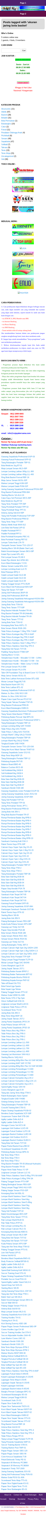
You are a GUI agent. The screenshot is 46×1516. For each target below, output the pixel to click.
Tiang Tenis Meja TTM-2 (11, 868)
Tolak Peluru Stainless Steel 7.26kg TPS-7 (18, 643)
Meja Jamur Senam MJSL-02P (14, 480)
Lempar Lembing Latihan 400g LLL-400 (17, 474)
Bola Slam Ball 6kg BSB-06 (12, 877)
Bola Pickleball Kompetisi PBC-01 (15, 536)
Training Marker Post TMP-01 (13, 1448)
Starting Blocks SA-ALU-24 (12, 495)
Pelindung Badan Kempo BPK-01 (15, 1152)
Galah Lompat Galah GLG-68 (13, 575)
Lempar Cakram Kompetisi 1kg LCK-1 (17, 1084)
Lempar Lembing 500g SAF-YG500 (16, 726)
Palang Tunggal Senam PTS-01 (14, 1249)
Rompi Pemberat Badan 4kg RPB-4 (16, 820)
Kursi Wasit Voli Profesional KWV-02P (17, 587)
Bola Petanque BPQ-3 (10, 572)
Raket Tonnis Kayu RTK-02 (12, 912)
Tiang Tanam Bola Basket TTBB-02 (16, 714)
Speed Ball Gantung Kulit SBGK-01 (16, 1270)
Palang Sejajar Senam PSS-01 (14, 1306)
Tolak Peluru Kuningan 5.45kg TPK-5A (17, 1178)
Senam (4, 138)
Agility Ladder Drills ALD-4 (12, 1122)
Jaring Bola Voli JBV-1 (10, 812)
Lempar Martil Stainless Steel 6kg (15, 1199)
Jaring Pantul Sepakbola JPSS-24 (15, 1022)
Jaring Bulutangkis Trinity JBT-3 (14, 945)
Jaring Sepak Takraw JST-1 (12, 968)
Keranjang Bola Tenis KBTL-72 (14, 625)
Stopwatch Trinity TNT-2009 (12, 1468)
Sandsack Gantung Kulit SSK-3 (14, 841)
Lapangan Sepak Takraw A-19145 (15, 1383)
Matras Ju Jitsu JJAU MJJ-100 (14, 693)
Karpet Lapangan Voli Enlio (12, 1386)
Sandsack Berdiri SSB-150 (12, 1341)
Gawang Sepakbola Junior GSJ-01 (15, 752)
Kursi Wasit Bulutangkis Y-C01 (14, 563)
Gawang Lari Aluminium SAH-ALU (15, 1054)
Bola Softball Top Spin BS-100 (13, 1368)
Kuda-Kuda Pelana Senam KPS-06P (16, 924)
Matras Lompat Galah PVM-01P (14, 486)
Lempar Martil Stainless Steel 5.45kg (16, 1202)
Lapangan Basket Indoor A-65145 (15, 1389)
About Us (7, 1495)
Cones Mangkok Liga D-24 (12, 965)
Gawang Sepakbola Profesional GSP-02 (18, 690)
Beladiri (4, 118)
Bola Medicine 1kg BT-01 (11, 465)
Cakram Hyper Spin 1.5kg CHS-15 (15, 859)
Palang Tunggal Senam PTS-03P (15, 1181)
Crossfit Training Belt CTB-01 (13, 1107)
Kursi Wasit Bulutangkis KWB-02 (14, 1415)
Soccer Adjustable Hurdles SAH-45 (16, 1335)
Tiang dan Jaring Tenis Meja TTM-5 (16, 1093)
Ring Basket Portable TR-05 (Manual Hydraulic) (21, 1164)
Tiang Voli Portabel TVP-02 (12, 1211)
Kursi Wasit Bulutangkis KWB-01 (14, 708)
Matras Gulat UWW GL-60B (13, 995)
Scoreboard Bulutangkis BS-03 (14, 1394)
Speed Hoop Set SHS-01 (11, 1285)
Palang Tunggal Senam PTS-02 (14, 992)
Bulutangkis (6, 124)
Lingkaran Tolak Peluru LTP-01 (14, 1007)
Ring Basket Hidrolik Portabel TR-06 (16, 610)
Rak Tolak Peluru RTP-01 (11, 1223)
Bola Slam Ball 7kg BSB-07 (12, 785)
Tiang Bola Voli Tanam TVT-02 (13, 1238)
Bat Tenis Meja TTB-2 (10, 1161)
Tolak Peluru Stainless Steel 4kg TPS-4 (17, 1433)
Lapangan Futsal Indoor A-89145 (14, 1374)
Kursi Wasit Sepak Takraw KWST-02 (16, 1412)
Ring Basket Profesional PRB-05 (14, 705)
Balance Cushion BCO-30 (12, 767)
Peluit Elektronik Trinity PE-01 (13, 1459)
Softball (4, 144)
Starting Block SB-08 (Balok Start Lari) (17, 548)
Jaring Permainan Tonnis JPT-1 (14, 806)
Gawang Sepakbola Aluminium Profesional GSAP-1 (22, 711)
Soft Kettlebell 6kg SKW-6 (12, 773)
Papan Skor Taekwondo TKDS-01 (15, 1406)
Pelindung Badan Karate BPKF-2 (14, 971)
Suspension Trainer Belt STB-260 (15, 1116)
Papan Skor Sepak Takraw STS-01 (15, 1418)
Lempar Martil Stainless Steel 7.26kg (16, 1196)
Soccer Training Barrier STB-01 (14, 1445)
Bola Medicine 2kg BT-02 (11, 501)
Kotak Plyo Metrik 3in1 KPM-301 (14, 560)
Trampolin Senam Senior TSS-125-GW (17, 746)
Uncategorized (7, 156)
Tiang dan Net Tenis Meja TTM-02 (15, 1247)
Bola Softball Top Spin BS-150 (13, 1365)
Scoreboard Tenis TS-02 (11, 1010)
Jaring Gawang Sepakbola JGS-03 (15, 1471)
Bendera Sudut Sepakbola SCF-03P (16, 1113)
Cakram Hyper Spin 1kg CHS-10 (15, 856)
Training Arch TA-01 (9, 1320)
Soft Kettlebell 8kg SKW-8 (12, 770)
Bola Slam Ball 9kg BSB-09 (12, 779)
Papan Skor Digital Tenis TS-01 (14, 1486)
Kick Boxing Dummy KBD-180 (14, 1323)
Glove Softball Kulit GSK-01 (12, 1001)
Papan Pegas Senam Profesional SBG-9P (18, 1326)
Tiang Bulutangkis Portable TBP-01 (15, 462)
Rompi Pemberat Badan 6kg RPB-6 (16, 826)
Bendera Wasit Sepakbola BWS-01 (15, 1258)
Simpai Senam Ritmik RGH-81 (14, 939)
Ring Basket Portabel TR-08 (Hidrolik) (17, 613)
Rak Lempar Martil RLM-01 (12, 1220)
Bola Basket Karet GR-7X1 (12, 684)
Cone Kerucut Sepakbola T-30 (13, 1457)
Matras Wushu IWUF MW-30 (13, 1353)
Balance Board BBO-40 (11, 764)
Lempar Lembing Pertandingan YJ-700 (17, 1072)
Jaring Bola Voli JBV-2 (10, 1013)
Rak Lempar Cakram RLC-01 (13, 1229)
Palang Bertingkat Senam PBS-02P (16, 1184)
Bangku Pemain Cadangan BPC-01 (16, 1391)
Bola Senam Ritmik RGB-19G (13, 628)
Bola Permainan (8, 121)
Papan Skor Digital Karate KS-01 (14, 1483)
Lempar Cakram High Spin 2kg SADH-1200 (19, 948)
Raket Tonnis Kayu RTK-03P (13, 844)
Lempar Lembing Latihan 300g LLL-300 (17, 471)
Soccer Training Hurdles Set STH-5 (16, 1332)
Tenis (3, 150)
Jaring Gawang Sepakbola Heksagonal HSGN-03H (22, 601)
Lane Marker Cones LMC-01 (13, 1338)
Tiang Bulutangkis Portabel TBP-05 (15, 1104)
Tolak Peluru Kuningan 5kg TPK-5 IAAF (17, 637)
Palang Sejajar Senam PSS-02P (14, 1190)
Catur (3, 127)
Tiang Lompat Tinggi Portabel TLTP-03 (17, 960)
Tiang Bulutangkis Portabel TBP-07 (15, 865)
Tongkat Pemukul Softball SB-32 (14, 1362)
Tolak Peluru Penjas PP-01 (12, 1436)
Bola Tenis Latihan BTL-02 (12, 687)
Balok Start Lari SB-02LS (11, 1297)
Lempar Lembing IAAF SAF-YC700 (16, 1063)
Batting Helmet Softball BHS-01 (14, 1356)
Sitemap (12, 1499)
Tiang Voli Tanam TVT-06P (12, 590)
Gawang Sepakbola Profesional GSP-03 (18, 456)
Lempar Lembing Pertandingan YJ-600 (17, 1069)
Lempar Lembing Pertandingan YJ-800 (17, 1075)
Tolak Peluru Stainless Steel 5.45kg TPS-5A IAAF (21, 1175)
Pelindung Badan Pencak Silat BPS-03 (17, 717)
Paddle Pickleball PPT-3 (11, 533)
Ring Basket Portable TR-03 (13, 1167)
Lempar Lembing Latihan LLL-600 (15, 1045)
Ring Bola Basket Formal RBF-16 (15, 477)
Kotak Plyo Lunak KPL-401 (12, 554)
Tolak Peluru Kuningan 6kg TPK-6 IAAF (17, 634)
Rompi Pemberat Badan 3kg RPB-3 (16, 817)
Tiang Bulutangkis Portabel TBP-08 (15, 874)
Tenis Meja (5, 153)
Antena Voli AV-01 (8, 1255)
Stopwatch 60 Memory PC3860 (14, 1462)
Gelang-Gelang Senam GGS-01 (14, 1102)
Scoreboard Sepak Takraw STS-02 (15, 1421)
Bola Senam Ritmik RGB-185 (13, 933)
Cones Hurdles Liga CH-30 (12, 1329)
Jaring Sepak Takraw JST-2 (12, 1019)
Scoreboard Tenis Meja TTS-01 (14, 1480)
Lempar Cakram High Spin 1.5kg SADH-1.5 (19, 951)
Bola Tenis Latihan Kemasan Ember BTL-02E (20, 678)
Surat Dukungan (30, 1495)
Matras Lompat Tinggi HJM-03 (14, 1397)
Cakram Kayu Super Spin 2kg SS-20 (16, 847)
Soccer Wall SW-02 (9, 1303)
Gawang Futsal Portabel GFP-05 (14, 903)
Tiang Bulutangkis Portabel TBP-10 (15, 723)
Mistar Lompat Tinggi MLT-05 (13, 681)
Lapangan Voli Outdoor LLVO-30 (14, 1128)
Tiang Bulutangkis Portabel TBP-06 (15, 891)
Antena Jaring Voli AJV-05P (12, 513)
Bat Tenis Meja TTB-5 (10, 1155)
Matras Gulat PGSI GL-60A (12, 1477)
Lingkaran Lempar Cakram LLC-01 (15, 1172)
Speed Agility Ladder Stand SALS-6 (16, 1282)
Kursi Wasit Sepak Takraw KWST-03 (16, 1409)
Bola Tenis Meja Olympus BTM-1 (15, 1350)
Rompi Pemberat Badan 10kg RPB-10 (17, 838)
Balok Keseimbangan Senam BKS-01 (17, 1300)
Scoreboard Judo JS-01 (11, 1400)
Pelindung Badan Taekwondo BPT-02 (16, 974)
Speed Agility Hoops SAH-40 (13, 1087)
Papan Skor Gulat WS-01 (11, 1403)
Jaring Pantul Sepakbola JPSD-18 (15, 1027)
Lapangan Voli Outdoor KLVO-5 (14, 1137)
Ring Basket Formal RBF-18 (13, 1424)
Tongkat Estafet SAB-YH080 (13, 1099)
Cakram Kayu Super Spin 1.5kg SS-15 (17, 850)
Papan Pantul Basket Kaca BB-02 (15, 1146)
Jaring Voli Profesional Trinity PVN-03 (16, 1474)
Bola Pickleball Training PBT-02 (14, 539)
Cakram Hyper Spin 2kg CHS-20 (15, 862)
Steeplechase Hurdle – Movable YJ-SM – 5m (20, 661)
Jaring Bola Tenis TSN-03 (11, 604)
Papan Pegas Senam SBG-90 (13, 1454)
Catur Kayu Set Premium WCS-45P (16, 498)
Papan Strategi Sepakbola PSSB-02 (16, 1110)
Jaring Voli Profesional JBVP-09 (14, 593)
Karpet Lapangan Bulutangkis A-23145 (17, 1377)
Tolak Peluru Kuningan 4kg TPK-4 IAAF (17, 640)
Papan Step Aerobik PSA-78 (13, 888)
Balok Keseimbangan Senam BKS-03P (17, 551)
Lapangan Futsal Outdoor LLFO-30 (15, 1131)
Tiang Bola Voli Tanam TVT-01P (14, 1241)
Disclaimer (21, 1499)
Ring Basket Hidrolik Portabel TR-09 (16, 616)
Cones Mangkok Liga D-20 (12, 1090)
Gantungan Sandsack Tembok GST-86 (17, 909)
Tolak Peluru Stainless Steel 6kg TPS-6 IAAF (20, 1371)
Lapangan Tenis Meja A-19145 (13, 1380)
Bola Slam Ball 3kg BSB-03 (12, 885)
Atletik (3, 112)
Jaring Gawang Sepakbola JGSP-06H (17, 906)
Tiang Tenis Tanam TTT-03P (13, 607)
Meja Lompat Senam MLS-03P (14, 1235)
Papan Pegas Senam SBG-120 (14, 1451)
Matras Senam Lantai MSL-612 (14, 566)
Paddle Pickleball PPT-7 (11, 530)
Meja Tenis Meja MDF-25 (11, 755)
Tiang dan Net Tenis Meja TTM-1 (14, 1294)
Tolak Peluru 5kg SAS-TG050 (13, 729)
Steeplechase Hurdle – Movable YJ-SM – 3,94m (21, 658)
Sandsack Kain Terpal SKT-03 (13, 900)
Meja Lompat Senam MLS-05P (14, 468)
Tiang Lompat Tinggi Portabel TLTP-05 (17, 1439)
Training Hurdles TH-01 (11, 1317)
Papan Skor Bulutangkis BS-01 (14, 1489)
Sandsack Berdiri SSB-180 (12, 788)
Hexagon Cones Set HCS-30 (13, 1125)
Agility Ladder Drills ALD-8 (12, 1119)
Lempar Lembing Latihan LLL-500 (15, 1042)
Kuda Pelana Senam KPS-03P (14, 1244)
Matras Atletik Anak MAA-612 (13, 525)
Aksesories (6, 109)
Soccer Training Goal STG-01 (13, 1273)
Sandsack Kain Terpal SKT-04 (13, 897)
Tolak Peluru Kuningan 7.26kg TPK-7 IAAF (19, 631)
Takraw (4, 147)
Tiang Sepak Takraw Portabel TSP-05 (16, 702)
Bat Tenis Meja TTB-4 (10, 1158)
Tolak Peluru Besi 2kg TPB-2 (13, 1036)
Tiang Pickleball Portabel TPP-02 (14, 507)
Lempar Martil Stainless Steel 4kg (15, 1208)
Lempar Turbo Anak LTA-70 (12, 542)
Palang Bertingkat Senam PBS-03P (16, 921)
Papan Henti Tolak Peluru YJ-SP (14, 1170)
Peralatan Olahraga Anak (11, 132)
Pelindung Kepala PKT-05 (11, 761)
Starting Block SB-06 (10, 915)
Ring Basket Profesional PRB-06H (15, 492)
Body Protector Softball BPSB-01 (15, 1261)
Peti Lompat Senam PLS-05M (13, 667)
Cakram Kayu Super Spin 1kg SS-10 (16, 853)
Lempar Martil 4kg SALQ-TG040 (14, 740)
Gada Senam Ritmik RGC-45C (14, 936)
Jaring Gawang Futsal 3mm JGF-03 (16, 1291)
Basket (4, 115)
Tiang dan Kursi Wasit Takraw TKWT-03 (17, 749)
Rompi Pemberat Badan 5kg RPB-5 (16, 823)
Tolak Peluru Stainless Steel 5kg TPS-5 (17, 646)
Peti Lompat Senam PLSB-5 (13, 557)
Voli (2, 159)
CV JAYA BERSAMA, (7, 1507)
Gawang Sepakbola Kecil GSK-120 (16, 1314)
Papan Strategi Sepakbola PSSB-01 (16, 1276)
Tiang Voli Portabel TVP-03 (12, 800)
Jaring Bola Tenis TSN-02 (11, 622)
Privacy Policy (33, 1499)
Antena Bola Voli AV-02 (10, 1427)
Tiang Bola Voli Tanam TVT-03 (13, 1143)
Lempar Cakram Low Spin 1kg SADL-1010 (19, 954)
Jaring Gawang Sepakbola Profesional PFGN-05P (22, 489)
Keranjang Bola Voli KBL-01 (12, 1193)
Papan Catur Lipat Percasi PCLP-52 (16, 699)
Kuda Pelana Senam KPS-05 (13, 1025)
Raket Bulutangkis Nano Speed (14, 1096)
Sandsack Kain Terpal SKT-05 (13, 894)
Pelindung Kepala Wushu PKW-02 (15, 977)
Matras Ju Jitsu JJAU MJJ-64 (13, 696)
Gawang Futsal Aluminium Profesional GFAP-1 (20, 720)
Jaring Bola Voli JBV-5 (10, 918)
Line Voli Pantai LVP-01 (11, 1252)
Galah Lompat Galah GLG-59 (13, 581)
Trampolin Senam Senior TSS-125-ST (17, 545)
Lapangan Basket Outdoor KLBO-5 (15, 1140)
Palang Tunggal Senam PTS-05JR (15, 584)
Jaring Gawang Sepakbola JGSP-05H (17, 797)
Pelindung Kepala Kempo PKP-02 (15, 980)
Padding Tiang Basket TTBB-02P (15, 652)
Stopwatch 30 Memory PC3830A (15, 1465)
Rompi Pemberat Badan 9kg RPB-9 (16, 835)
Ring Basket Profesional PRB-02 (14, 519)
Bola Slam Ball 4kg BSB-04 (12, 883)
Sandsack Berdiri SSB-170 (12, 1344)
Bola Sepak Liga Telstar (11, 989)
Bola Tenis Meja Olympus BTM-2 (15, 1347)
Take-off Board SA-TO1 (11, 983)
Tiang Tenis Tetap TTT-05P (12, 522)
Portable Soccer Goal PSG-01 (13, 1279)
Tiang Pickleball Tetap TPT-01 (13, 510)
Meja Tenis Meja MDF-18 (11, 1016)
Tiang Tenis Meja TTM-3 (11, 871)
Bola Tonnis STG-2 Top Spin (13, 998)
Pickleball (5, 135)
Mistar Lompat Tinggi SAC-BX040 (15, 962)
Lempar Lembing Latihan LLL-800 (15, 1051)
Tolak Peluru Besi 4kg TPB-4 (13, 1030)
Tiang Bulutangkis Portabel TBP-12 (15, 758)
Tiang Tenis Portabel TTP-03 (13, 803)
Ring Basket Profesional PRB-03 (14, 809)
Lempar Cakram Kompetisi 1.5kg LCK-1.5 (18, 1081)
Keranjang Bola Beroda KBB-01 (14, 1232)
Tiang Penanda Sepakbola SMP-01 (15, 1442)
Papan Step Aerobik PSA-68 (13, 930)
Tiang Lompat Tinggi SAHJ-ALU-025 (16, 1187)
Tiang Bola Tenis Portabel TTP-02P (15, 957)
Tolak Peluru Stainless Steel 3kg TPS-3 (17, 1430)
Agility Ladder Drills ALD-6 (12, 1267)
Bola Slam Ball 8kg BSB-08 (12, 782)
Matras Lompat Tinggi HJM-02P (14, 483)
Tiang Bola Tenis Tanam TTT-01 (14, 1217)
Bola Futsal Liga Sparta (11, 986)
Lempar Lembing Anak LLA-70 (14, 569)
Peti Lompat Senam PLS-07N (13, 670)
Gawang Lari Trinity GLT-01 (12, 942)
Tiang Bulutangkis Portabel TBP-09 (15, 738)
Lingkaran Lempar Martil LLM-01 (14, 1004)
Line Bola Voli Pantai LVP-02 (13, 528)
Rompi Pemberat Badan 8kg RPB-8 (16, 832)
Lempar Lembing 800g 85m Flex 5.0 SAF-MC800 (21, 1066)
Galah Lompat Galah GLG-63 (13, 578)
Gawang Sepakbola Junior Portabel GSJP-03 (20, 791)
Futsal (3, 129)
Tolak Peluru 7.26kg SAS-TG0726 (15, 732)
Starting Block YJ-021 (10, 655)
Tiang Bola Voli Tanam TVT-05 (13, 649)
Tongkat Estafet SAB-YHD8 (12, 743)
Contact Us (18, 1495)
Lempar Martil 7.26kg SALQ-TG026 (16, 735)
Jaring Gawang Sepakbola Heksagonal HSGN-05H (22, 598)
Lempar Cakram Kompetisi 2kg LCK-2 (17, 1078)
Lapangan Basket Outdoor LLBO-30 (16, 1134)
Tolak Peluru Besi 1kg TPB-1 (13, 1039)
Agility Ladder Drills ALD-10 (12, 1264)
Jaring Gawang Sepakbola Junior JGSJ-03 (19, 794)
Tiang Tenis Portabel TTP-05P (13, 504)
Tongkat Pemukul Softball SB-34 (14, 1359)
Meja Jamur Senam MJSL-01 (13, 675)
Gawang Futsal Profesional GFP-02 (16, 459)
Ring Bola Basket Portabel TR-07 (15, 815)
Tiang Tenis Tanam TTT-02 (12, 619)
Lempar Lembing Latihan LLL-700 (15, 1048)
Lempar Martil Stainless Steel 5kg (15, 1205)
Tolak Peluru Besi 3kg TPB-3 (13, 1033)
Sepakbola (5, 141)
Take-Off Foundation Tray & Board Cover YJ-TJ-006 (23, 673)
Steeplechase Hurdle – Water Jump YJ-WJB (19, 664)
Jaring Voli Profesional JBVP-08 (14, 596)
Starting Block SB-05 (10, 1288)
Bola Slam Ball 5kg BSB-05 (12, 880)
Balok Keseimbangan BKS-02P (14, 1214)
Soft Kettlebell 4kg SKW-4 (12, 776)
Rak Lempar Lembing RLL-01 (13, 1226)
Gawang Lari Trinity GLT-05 (12, 927)
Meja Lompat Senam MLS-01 (13, 1312)
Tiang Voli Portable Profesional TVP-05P (18, 516)
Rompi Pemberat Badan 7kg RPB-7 (16, 829)
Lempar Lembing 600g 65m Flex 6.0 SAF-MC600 (21, 1060)
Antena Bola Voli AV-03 (10, 1309)
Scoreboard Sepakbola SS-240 (14, 1149)
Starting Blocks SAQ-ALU (12, 1057)
